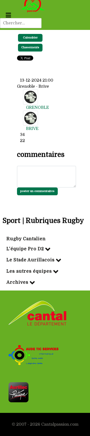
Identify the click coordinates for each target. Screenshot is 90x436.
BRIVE (32, 128)
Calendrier (30, 37)
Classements (30, 47)
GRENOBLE (37, 107)
